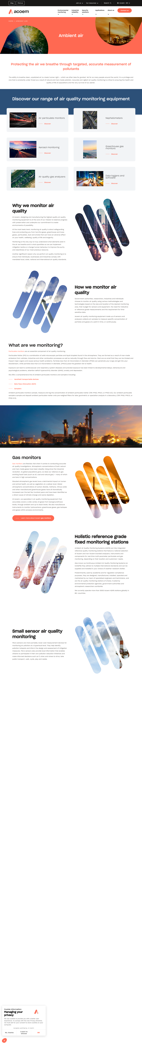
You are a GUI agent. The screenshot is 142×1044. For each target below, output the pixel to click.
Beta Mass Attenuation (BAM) (25, 384)
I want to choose (24, 1032)
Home (11, 21)
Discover (47, 124)
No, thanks (9, 1033)
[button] (4, 1040)
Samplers (17, 389)
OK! (38, 1033)
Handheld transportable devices (26, 379)
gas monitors (36, 518)
